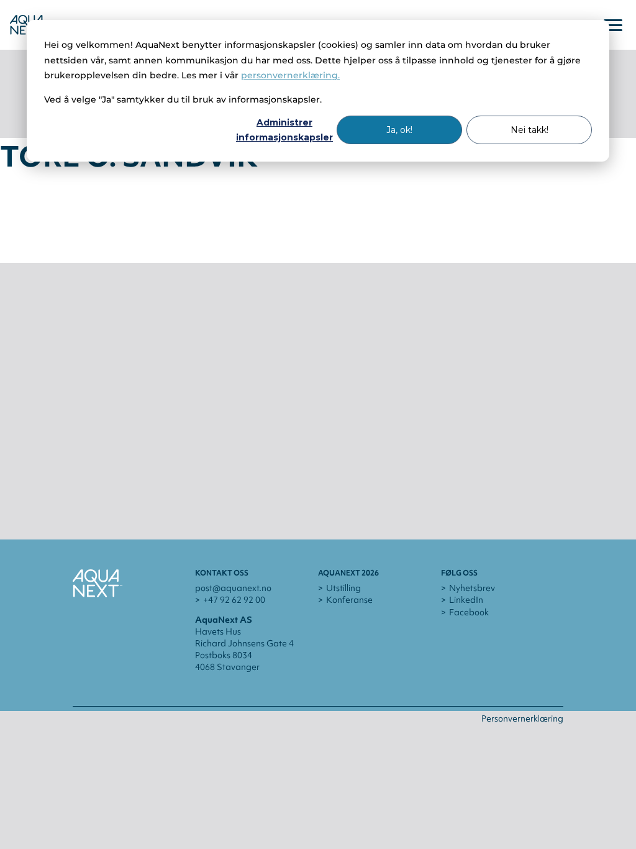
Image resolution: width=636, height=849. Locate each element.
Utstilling (343, 588)
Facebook (469, 612)
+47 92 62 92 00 (234, 599)
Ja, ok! (399, 129)
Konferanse (349, 599)
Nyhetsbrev (472, 588)
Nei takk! (529, 129)
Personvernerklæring (522, 718)
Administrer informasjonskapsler (284, 130)
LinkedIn (466, 599)
